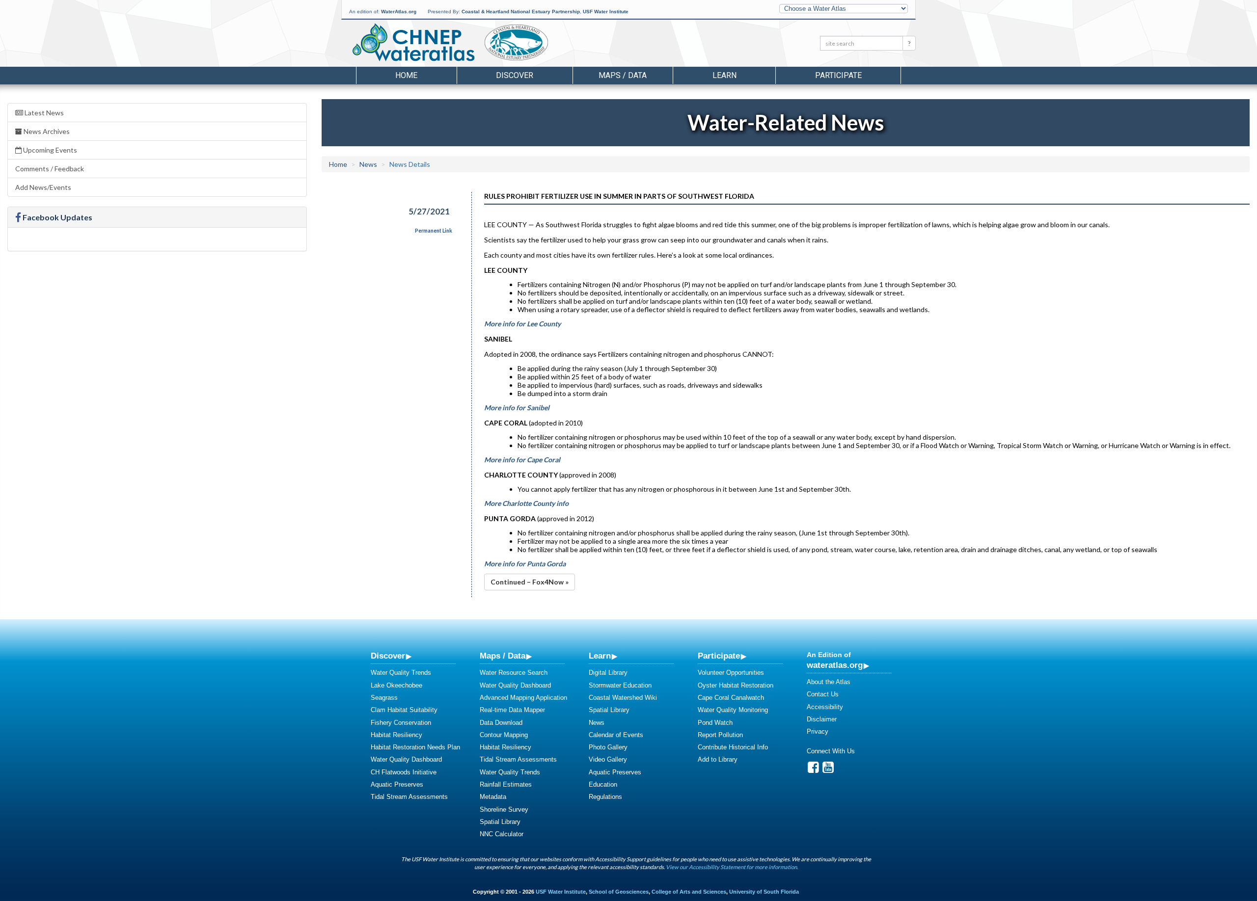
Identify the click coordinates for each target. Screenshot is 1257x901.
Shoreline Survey (504, 809)
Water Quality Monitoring (733, 710)
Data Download (501, 722)
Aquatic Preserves (397, 784)
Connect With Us (831, 751)
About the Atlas (828, 682)
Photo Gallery (608, 747)
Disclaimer (822, 719)
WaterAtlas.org (398, 11)
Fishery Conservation (401, 722)
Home (406, 75)
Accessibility (825, 707)
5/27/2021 (429, 211)
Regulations (605, 796)
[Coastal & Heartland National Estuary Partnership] (542, 45)
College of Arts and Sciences (689, 892)
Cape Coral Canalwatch (731, 697)
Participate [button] (838, 75)
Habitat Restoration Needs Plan (415, 747)
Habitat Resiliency (396, 735)
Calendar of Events (616, 735)
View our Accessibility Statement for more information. (732, 867)
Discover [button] (514, 75)
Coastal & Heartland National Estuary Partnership (521, 11)
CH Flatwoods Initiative (404, 772)
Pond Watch (715, 722)
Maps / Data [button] (623, 75)
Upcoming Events (49, 150)
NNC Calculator (501, 834)
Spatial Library (500, 821)
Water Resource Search (513, 672)
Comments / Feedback (49, 168)
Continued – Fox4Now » (530, 582)
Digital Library (608, 672)
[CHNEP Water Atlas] (412, 42)
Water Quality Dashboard (406, 759)
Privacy (817, 731)
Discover (388, 656)
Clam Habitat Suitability (404, 710)
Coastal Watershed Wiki (623, 697)
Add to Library (718, 759)
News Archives (46, 131)
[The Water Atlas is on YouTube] (828, 769)
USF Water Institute (605, 11)
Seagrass (384, 697)
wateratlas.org (835, 665)
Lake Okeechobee (396, 685)
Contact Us (823, 694)
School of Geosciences (619, 892)
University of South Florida (764, 892)
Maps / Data (502, 656)
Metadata (493, 796)
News (368, 164)
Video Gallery (608, 759)
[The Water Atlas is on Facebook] (813, 769)
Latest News (43, 112)
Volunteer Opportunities (731, 672)
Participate (719, 656)
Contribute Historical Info (733, 747)
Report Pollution (720, 735)
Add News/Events (43, 187)
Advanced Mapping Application (523, 697)
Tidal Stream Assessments (409, 796)
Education (603, 784)
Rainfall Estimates (506, 784)
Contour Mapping (504, 735)
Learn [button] (724, 75)
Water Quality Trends (401, 672)
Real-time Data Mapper (512, 710)
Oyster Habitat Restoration (735, 685)
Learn (600, 656)
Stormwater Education (620, 685)
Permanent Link (433, 231)
